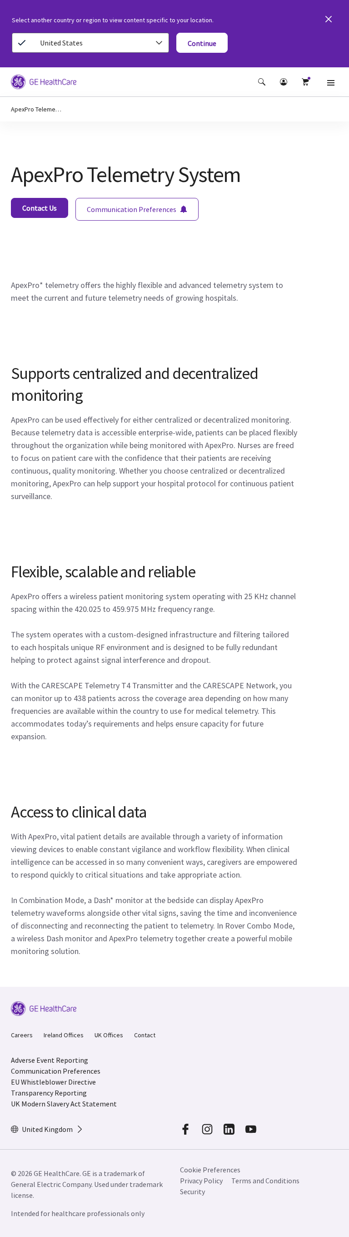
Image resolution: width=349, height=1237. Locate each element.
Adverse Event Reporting (49, 1060)
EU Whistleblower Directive (53, 1081)
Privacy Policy (201, 1180)
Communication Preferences (55, 1070)
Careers (22, 1035)
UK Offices (109, 1035)
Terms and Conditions (265, 1180)
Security (193, 1191)
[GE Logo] (43, 83)
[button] (261, 81)
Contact (144, 1035)
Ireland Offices (64, 1035)
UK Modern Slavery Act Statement (64, 1103)
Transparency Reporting (49, 1092)
